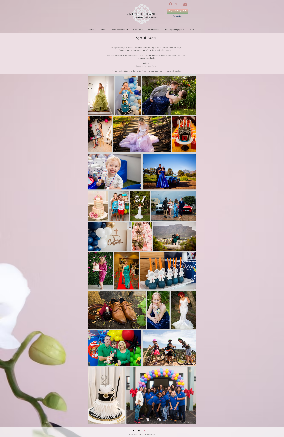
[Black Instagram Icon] (139, 430)
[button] (185, 3)
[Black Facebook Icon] (134, 430)
